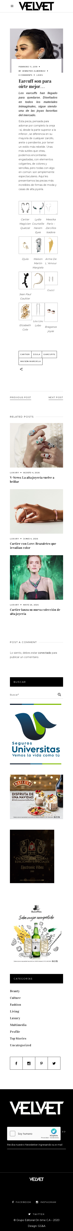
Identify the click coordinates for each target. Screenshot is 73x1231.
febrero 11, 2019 (28, 67)
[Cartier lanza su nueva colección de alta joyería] (36, 577)
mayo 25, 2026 (31, 605)
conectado (44, 652)
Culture (15, 998)
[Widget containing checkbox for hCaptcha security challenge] (34, 1133)
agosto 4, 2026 (31, 472)
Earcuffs (49, 354)
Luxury (14, 472)
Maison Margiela (30, 361)
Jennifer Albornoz (34, 71)
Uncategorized (20, 1045)
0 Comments (25, 75)
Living (14, 1011)
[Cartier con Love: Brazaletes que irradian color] (36, 511)
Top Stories (18, 1038)
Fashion (15, 1005)
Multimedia (18, 1025)
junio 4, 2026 (30, 539)
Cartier (25, 354)
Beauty (15, 991)
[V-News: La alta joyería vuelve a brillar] (36, 445)
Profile (15, 1032)
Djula (36, 354)
